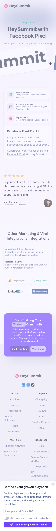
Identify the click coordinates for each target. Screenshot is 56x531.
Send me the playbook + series (30, 524)
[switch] (6, 518)
